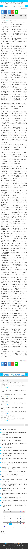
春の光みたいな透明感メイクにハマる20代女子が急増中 (14, 471)
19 (10, 521)
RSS (20, 543)
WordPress (21, 548)
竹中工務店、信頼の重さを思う (9, 429)
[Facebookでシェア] (5, 12)
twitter (8, 543)
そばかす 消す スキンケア (14, 134)
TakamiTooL (12, 548)
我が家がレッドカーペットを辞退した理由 (11, 440)
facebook (14, 543)
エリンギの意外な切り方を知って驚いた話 (11, 437)
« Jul (13, 528)
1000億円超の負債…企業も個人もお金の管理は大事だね (14, 450)
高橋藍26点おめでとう (7, 447)
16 (23, 518)
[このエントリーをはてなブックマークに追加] (9, 12)
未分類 (7, 20)
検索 (1, 423)
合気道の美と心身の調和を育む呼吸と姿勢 (11, 497)
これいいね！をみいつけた (16, 545)
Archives (2, 531)
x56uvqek (25, 360)
